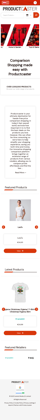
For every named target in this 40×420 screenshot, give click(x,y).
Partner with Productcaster (23, 405)
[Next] (36, 36)
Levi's (20, 227)
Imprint (10, 405)
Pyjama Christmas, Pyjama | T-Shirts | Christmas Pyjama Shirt (20, 310)
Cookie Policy (19, 403)
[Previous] (3, 36)
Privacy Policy (8, 403)
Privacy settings (29, 403)
